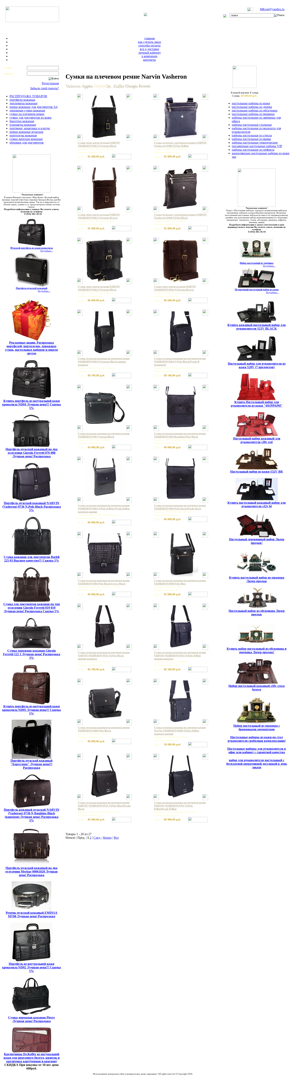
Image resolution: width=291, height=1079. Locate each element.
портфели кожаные (22, 99)
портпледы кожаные (23, 135)
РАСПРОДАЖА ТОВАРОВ (28, 96)
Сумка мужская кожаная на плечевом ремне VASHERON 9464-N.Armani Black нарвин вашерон (104, 361)
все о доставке (149, 49)
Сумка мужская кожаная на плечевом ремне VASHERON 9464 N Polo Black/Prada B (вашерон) (180, 361)
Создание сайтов (132, 1076)
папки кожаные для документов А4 (33, 107)
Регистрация (50, 83)
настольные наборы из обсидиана (254, 110)
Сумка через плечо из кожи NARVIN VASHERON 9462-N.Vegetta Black (99, 288)
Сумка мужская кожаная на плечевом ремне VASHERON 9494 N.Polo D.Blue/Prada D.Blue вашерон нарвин (104, 508)
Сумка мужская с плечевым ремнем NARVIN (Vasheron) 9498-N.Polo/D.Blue (180, 144)
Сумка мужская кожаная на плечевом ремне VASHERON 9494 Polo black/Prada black (180, 507)
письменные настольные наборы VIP (257, 146)
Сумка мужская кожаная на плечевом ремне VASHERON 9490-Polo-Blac (180, 582)
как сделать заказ (149, 42)
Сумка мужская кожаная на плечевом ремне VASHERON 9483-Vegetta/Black (104, 435)
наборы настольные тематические (255, 142)
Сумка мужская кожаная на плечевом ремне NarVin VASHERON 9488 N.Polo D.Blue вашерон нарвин (180, 730)
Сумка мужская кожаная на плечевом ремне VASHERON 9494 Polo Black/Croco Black (104, 582)
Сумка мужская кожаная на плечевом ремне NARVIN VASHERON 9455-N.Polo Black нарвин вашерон (104, 655)
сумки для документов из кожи (30, 117)
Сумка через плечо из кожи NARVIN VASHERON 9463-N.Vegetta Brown (99, 216)
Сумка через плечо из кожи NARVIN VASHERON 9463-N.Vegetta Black (99, 144)
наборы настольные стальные (252, 124)
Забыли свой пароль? (44, 88)
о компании (149, 56)
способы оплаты (149, 45)
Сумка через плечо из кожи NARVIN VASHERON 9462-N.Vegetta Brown (175, 288)
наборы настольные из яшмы (251, 139)
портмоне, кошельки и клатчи (30, 128)
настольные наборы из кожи (251, 103)
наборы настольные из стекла (252, 135)
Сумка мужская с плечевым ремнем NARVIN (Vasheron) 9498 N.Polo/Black (180, 216)
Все (116, 837)
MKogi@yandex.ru (272, 9)
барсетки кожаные (22, 121)
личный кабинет (149, 52)
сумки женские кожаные (26, 139)
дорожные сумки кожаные (27, 110)
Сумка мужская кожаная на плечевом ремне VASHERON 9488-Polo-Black (104, 729)
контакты (149, 59)
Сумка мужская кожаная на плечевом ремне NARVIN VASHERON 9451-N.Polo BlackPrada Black (104, 805)
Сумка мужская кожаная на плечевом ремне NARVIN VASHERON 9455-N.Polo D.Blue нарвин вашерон (180, 655)
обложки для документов (27, 142)
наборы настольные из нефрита (253, 149)
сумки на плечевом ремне (27, 114)
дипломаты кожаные (23, 103)
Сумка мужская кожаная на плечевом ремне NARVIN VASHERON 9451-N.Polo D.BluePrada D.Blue (180, 805)
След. (97, 837)
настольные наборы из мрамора (253, 114)
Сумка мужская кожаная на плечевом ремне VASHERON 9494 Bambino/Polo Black (180, 435)
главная (149, 38)
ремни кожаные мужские (26, 132)
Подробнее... (46, 251)
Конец (107, 837)
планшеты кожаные (23, 124)
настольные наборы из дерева (252, 107)
